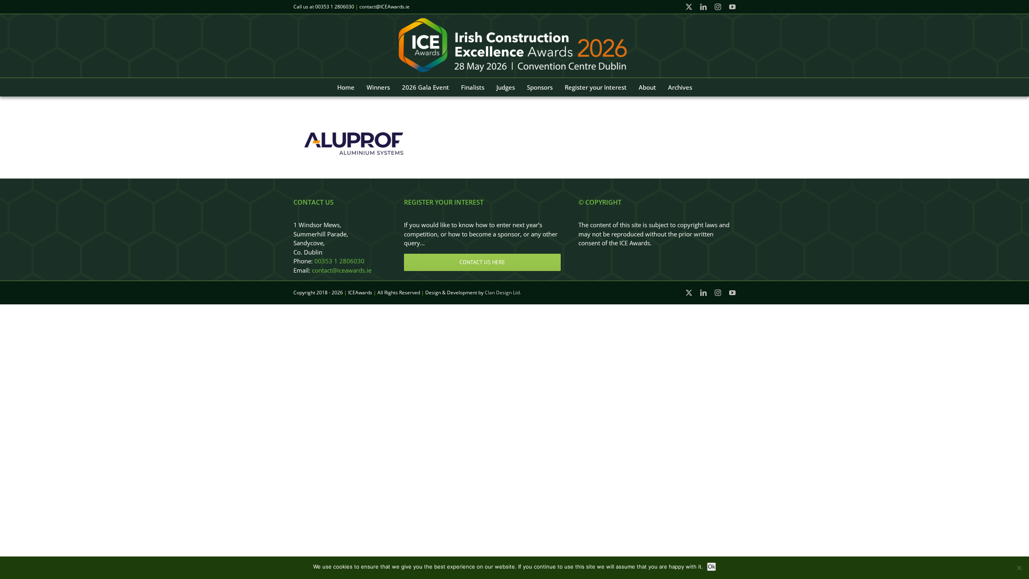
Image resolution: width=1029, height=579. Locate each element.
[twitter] (689, 7)
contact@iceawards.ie (341, 270)
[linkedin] (703, 7)
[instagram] (718, 7)
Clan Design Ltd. (503, 292)
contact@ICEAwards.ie (384, 6)
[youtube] (732, 7)
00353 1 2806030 (334, 6)
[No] (1019, 568)
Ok (711, 566)
